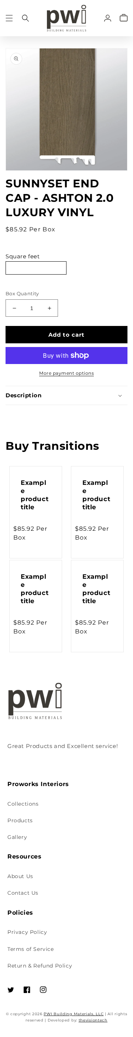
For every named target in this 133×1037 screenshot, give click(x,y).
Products (20, 820)
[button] (9, 18)
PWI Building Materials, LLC (73, 1013)
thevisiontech (93, 1020)
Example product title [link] (34, 495)
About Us (20, 876)
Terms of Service (30, 949)
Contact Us (22, 893)
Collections (23, 803)
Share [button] (22, 415)
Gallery (17, 837)
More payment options (66, 373)
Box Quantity (22, 293)
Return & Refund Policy (39, 965)
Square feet (23, 256)
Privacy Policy (27, 932)
